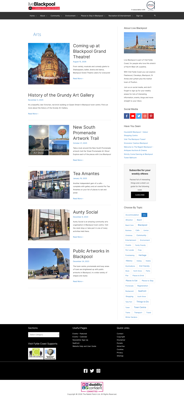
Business (128, 230)
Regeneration (142, 286)
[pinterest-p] (151, 116)
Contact (120, 334)
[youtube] (133, 116)
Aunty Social (85, 212)
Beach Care (129, 225)
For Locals (130, 250)
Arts (144, 215)
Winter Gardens (131, 317)
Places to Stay (147, 281)
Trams (127, 313)
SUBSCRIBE (140, 195)
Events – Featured (80, 334)
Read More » (78, 78)
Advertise (121, 346)
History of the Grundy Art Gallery (61, 95)
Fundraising (129, 255)
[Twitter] (92, 371)
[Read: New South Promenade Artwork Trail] (49, 140)
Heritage (142, 255)
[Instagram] (98, 371)
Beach (139, 220)
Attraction (129, 220)
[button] (36, 15)
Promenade (129, 286)
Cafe (137, 230)
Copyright (121, 337)
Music (127, 271)
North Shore (137, 271)
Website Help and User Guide (84, 346)
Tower (127, 307)
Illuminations (130, 266)
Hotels (148, 261)
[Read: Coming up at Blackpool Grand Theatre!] (49, 63)
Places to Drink (138, 276)
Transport (138, 313)
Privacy (120, 353)
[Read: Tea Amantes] (49, 184)
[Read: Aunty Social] (49, 225)
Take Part (128, 302)
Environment (145, 240)
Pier (127, 276)
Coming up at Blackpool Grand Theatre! (89, 51)
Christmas (128, 235)
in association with (138, 10)
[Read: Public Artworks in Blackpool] (49, 264)
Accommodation (132, 215)
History (129, 261)
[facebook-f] (126, 116)
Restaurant (129, 291)
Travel (148, 313)
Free (140, 250)
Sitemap (120, 356)
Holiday (139, 261)
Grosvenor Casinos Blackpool (136, 143)
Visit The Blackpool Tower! (134, 139)
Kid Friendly (144, 266)
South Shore (141, 296)
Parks (148, 271)
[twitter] (139, 116)
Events (128, 245)
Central (145, 230)
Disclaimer (121, 340)
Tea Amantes (86, 173)
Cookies (120, 349)
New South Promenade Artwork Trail (86, 133)
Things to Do (143, 301)
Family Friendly (140, 245)
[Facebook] (85, 371)
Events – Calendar (80, 337)
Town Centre (140, 307)
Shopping (129, 296)
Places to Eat (131, 280)
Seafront (142, 291)
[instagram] (145, 116)
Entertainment (130, 240)
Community (141, 235)
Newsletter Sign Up (80, 340)
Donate (120, 343)
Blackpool (142, 225)
